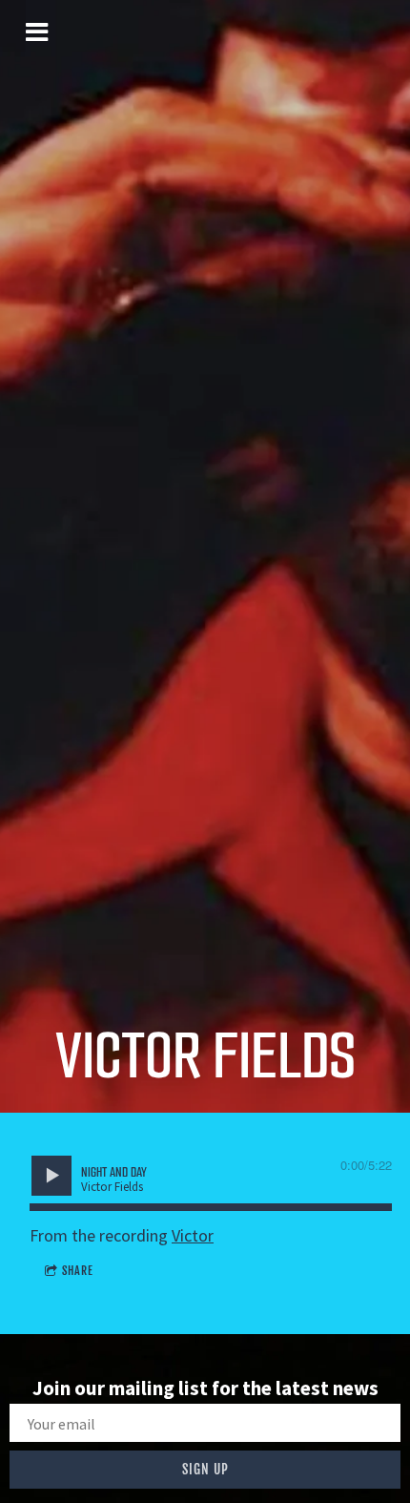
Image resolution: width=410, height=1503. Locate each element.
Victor (193, 1235)
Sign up (205, 1469)
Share (77, 1270)
